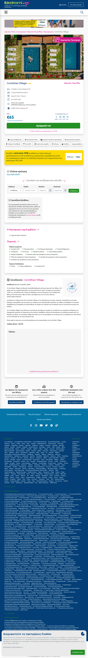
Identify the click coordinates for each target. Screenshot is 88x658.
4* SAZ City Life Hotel (76, 515)
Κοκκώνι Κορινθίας (53, 458)
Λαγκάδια (32, 461)
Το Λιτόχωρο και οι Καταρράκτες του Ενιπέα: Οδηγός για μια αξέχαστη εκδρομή (24, 626)
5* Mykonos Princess (35, 565)
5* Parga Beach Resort (46, 547)
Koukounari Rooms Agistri (50, 542)
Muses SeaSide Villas (38, 517)
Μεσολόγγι (37, 465)
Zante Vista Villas (29, 597)
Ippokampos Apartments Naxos (12, 583)
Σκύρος (50, 477)
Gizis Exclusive (71, 561)
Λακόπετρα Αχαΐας (42, 461)
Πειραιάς (13, 474)
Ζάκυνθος (61, 450)
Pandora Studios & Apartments (52, 601)
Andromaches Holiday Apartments (35, 578)
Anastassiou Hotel (73, 545)
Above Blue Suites (9, 524)
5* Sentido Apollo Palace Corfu (50, 565)
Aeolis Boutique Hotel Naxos (11, 522)
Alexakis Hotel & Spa (49, 556)
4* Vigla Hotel (26, 583)
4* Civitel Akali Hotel (38, 572)
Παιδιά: (26, 186)
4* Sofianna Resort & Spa (45, 595)
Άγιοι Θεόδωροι (8, 441)
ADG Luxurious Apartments (35, 526)
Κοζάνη (45, 458)
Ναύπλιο (24, 468)
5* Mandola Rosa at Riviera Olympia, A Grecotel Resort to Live (20, 494)
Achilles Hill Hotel (48, 526)
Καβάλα (57, 452)
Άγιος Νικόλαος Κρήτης (54, 441)
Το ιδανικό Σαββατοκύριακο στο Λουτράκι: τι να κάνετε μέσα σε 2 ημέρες (23, 620)
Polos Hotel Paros (34, 561)
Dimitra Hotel (56, 597)
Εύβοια (39, 450)
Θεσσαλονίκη (24, 452)
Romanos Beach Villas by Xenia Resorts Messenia (17, 604)
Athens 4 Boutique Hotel (72, 554)
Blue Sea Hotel (8, 520)
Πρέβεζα (6, 475)
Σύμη (23, 479)
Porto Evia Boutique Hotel (11, 517)
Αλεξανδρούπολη (41, 443)
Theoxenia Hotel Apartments (64, 508)
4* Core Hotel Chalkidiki (55, 540)
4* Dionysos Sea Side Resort (55, 586)
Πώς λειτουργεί (34, 414)
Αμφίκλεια (27, 445)
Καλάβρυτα (30, 454)
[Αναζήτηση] (82, 12)
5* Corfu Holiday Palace (39, 506)
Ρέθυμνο (23, 475)
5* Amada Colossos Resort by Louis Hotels (15, 599)
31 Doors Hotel (38, 556)
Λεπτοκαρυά (62, 461)
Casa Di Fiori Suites (72, 581)
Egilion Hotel (7, 526)
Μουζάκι (15, 466)
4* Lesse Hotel (50, 510)
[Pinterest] (51, 425)
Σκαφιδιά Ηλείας (30, 477)
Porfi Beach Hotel (38, 590)
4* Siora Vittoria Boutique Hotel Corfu (44, 529)
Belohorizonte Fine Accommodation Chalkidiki (16, 601)
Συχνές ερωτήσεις (44, 419)
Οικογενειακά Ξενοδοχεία (75, 462)
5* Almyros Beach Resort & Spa (72, 567)
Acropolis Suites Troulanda (38, 558)
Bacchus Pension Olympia (39, 544)
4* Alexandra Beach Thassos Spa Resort (59, 537)
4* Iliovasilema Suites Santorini (12, 529)
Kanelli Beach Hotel (52, 506)
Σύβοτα (19, 479)
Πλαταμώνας (39, 474)
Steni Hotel (73, 547)
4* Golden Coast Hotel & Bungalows (33, 499)
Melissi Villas (7, 581)
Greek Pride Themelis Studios (34, 551)
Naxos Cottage (56, 588)
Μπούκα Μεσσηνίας (39, 466)
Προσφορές (48, 32)
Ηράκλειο (11, 452)
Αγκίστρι (64, 441)
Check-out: (57, 186)
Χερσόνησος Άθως (28, 482)
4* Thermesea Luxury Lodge (48, 563)
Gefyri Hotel (67, 558)
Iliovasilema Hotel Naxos (40, 586)
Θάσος (17, 452)
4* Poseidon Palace (65, 496)
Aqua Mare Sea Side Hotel (26, 542)
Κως (28, 461)
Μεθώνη (30, 465)
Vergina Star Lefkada (72, 549)
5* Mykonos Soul (50, 578)
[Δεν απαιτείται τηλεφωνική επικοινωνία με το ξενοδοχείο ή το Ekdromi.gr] (27, 108)
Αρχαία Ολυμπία (33, 447)
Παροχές (12, 241)
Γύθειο (41, 449)
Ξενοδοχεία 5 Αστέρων (75, 442)
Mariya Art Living (50, 572)
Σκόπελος (44, 477)
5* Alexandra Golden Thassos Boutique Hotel (69, 522)
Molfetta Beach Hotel (68, 576)
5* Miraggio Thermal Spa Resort (24, 524)
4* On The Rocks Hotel (45, 588)
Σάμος (51, 475)
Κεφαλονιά (39, 458)
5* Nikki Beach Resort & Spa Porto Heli (24, 520)
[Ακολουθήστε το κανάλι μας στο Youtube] (41, 425)
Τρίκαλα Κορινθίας (15, 481)
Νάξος (6, 468)
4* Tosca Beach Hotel (62, 499)
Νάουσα (11, 468)
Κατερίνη (13, 458)
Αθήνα (18, 443)
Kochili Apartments (43, 533)
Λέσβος (6, 463)
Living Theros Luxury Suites (74, 570)
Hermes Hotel (44, 561)
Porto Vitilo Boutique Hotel (49, 515)
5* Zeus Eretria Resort (49, 499)
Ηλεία (5, 452)
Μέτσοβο (57, 465)
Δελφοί (46, 449)
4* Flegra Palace (35, 563)
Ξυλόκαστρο (62, 468)
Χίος (36, 482)
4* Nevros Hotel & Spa (61, 553)
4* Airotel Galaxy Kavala (27, 522)
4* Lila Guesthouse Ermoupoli (62, 606)
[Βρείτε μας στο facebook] (31, 425)
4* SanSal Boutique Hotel (57, 560)
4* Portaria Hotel (60, 524)
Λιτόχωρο (34, 463)
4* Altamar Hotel (66, 513)
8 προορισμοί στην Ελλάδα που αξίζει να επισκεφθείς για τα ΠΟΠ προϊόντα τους (24, 624)
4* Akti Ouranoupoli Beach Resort (24, 545)
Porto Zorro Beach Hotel (38, 510)
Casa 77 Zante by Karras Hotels (55, 558)
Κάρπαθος (39, 456)
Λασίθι (56, 461)
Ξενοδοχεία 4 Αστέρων (75, 446)
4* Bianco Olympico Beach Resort (13, 499)
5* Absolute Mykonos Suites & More (67, 533)
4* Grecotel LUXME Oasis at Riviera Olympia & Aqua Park (19, 513)
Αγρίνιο (13, 443)
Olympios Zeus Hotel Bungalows (12, 554)
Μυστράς (54, 466)
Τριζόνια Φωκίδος (59, 479)
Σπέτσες (6, 479)
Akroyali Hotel (39, 520)
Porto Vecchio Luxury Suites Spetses (41, 602)
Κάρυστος (53, 456)
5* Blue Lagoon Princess (66, 503)
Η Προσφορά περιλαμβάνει (22, 229)
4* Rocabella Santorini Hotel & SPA (23, 570)
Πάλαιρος (51, 470)
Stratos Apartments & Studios (41, 560)
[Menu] (6, 12)
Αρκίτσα (18, 447)
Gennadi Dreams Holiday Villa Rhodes (43, 606)
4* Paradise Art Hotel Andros (63, 512)
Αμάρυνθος (14, 445)
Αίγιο (28, 443)
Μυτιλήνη (61, 466)
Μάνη (5, 465)
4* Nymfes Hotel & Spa (10, 515)
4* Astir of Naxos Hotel (19, 581)
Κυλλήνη (62, 459)
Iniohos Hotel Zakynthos (50, 583)
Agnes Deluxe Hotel (28, 554)
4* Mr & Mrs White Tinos (72, 510)
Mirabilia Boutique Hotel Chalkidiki (13, 538)
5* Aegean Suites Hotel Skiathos (38, 592)
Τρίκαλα (6, 481)
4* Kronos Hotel (34, 505)
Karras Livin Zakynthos (69, 592)
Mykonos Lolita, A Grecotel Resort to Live (15, 595)
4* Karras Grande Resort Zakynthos (53, 520)
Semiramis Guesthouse (75, 529)
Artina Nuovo (24, 565)
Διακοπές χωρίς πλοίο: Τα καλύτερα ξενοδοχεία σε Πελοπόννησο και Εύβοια (24, 622)
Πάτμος (57, 472)
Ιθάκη (37, 452)
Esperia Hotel (24, 610)
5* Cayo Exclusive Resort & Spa (12, 560)
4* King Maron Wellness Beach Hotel (67, 542)
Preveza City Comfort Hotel (42, 554)
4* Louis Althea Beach (59, 595)
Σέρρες (6, 477)
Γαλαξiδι (23, 449)
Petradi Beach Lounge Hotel (33, 581)
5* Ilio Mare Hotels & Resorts (11, 501)
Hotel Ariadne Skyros (31, 588)
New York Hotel (69, 560)
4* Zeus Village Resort (67, 601)
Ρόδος (32, 475)
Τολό (52, 479)
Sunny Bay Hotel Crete (10, 544)
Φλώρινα (51, 481)
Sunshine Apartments (67, 531)
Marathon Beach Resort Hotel (41, 538)
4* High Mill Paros (50, 517)
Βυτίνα (17, 449)
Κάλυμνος (57, 454)
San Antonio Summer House (11, 549)
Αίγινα (23, 443)
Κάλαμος (44, 454)
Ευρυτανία (45, 450)
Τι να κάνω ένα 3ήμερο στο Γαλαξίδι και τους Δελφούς (60, 626)
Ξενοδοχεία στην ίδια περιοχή (44, 402)
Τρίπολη (23, 481)
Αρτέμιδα (24, 447)
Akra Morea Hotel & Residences (27, 512)
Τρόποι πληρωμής (51, 414)
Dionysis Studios (56, 531)
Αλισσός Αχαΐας (52, 443)
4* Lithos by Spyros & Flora (37, 579)
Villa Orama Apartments (57, 554)
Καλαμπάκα (51, 454)
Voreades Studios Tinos (25, 606)
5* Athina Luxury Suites (22, 561)
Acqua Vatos (36, 547)
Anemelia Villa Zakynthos (55, 593)
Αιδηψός (33, 443)
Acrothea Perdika (75, 537)
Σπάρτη (61, 477)
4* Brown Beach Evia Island (11, 510)
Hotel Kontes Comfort (44, 574)
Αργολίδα (61, 445)
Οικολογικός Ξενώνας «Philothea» (13, 537)
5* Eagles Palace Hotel (49, 581)
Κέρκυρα (32, 458)
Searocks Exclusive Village (42, 535)
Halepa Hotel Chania (36, 583)
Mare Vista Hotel (59, 510)
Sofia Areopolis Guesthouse (38, 604)
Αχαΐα (53, 447)
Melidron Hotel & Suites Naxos (46, 553)
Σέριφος (63, 475)
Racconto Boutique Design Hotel (28, 540)
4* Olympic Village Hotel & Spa (23, 506)
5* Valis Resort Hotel (53, 496)
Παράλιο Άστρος (32, 472)
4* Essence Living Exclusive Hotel (56, 549)
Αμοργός (21, 445)
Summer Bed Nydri (42, 593)
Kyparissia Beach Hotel (10, 547)
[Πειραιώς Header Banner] (44, 23)
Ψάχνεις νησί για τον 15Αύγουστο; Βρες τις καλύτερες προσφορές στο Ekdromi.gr (58, 627)
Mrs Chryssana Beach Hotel (67, 519)
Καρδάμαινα (17, 456)
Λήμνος (18, 463)
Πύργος (17, 475)
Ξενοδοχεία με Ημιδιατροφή (76, 453)
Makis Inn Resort (43, 567)
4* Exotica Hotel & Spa (75, 499)
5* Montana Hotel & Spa (10, 497)
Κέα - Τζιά (19, 458)
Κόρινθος (12, 459)
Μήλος (63, 465)
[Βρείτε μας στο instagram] (36, 425)
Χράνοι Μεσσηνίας (43, 482)
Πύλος (12, 475)
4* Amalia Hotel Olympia (11, 519)
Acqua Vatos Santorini (10, 533)
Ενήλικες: (12, 186)
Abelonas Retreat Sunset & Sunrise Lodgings (54, 599)
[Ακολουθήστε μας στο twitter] (46, 425)
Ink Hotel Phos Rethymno (34, 599)
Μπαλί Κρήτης (22, 466)
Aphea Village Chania (36, 601)
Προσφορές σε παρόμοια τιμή (71, 402)
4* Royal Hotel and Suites (24, 547)
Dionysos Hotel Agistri (67, 574)
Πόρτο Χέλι (63, 474)
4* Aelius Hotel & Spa (61, 529)
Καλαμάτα (37, 454)
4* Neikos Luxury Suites (33, 528)
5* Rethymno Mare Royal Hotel (12, 590)
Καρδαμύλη (25, 456)
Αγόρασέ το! (43, 125)
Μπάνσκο (30, 466)
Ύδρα (33, 481)
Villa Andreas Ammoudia (27, 549)
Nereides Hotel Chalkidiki (54, 604)
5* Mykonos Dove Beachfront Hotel (65, 578)
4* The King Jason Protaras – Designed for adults (65, 602)
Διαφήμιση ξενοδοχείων (71, 414)
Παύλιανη (7, 474)
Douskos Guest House (32, 576)
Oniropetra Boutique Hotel (71, 520)
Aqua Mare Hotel (55, 574)
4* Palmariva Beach (25, 510)
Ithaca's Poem (28, 538)
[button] (15, 190)
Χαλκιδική (7, 482)
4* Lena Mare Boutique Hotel (24, 572)
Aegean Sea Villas (9, 579)
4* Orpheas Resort (27, 590)
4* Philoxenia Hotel (55, 513)
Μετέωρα (50, 465)
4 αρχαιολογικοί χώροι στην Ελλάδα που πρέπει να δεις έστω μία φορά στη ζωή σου (26, 629)
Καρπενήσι (46, 456)
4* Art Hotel (67, 579)
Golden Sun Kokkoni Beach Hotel (45, 512)
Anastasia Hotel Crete (67, 597)
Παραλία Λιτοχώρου (21, 472)
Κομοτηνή (62, 458)
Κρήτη (42, 459)
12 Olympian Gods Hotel (10, 512)
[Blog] (57, 425)
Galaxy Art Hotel (43, 540)
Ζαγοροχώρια (53, 450)
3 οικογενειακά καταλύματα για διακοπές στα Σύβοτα (62, 629)
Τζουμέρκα (42, 479)
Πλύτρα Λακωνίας (49, 474)
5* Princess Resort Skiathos (11, 540)
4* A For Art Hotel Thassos (27, 535)
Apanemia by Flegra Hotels (51, 519)
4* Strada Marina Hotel (19, 576)
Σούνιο (56, 477)
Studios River (51, 544)
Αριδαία (6, 447)
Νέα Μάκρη (31, 468)
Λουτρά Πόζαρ (42, 463)
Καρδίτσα (32, 456)
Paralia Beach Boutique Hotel (42, 531)
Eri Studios (59, 567)
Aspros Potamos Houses (29, 593)
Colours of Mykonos (19, 578)
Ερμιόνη (34, 450)
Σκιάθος (38, 477)
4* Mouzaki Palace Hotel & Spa (66, 506)
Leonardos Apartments (10, 528)
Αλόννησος (60, 443)
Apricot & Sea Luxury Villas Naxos (13, 593)
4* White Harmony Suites (22, 579)
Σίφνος (23, 477)
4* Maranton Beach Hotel (11, 503)
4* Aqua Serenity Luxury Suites (43, 597)
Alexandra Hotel (51, 545)
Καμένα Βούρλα (8, 456)
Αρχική (7, 32)
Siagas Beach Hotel (23, 508)
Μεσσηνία (44, 465)
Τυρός (28, 481)
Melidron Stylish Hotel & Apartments (45, 608)
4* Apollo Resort (66, 585)
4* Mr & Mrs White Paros (10, 553)
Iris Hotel (68, 528)
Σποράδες (12, 479)
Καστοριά (6, 458)
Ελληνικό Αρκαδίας (9, 450)
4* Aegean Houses (61, 581)
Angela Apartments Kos (10, 586)
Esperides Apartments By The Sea (27, 553)
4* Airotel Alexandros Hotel (63, 544)
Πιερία (33, 474)
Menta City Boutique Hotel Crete (13, 592)
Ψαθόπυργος (53, 482)
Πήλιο (28, 474)
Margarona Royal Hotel (35, 515)
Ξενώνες (74, 459)
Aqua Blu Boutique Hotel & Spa (64, 572)
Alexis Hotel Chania (9, 572)
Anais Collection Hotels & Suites (12, 556)
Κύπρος (23, 461)
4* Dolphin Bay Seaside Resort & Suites (68, 505)
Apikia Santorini (57, 576)
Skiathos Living (76, 538)
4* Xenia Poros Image (22, 505)
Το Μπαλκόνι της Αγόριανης (11, 535)
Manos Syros (27, 537)
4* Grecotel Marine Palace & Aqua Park (14, 496)
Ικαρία (42, 452)
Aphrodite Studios (9, 545)
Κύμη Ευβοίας (8, 461)
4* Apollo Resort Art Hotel (58, 535)
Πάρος (52, 472)
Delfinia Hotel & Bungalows (38, 585)
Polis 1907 (26, 592)
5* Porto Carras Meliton (10, 508)
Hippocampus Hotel (21, 569)
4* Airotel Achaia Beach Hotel (29, 501)
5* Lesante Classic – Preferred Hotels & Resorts (56, 590)
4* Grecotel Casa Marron (60, 494)
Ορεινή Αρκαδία (8, 470)
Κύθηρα (56, 459)
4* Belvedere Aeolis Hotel (11, 542)
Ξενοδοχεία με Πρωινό (76, 449)
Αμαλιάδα (7, 445)
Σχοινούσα (34, 479)
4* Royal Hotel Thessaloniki (11, 610)
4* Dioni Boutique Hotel (50, 522)
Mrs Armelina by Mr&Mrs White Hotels (14, 588)
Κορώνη (19, 459)
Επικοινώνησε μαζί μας (16, 414)
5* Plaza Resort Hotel (10, 563)
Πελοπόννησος (21, 474)
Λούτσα (66, 463)
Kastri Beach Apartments (10, 606)
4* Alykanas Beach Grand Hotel (38, 508)
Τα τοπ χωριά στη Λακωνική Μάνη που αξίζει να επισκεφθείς (20, 627)
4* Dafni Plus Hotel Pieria (55, 592)
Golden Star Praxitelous (62, 517)
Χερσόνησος (19, 482)
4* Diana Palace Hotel (72, 524)
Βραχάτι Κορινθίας (35, 32)
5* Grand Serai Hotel (24, 497)
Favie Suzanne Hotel (75, 517)
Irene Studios (51, 508)
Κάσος (58, 456)
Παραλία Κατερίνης (9, 472)
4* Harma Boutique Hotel (30, 567)
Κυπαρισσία (16, 461)
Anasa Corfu (52, 567)
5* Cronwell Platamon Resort (38, 497)
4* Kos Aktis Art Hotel (33, 569)
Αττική (48, 447)
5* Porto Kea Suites (27, 560)
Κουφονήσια (36, 459)
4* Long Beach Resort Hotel (66, 497)
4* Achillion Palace (9, 561)
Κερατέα (26, 458)
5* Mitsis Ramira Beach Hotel (12, 565)
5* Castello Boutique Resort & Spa (13, 567)
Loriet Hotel (38, 542)
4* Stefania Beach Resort (42, 513)
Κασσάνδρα (65, 456)
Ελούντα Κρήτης (20, 450)
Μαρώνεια (24, 465)
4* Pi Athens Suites (49, 551)
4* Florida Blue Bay (53, 503)
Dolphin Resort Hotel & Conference (13, 597)
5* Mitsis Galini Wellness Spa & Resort (36, 496)
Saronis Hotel (21, 533)
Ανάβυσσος (35, 445)
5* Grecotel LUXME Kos (75, 494)
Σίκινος (17, 477)
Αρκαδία (12, 447)
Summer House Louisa (61, 556)
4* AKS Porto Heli (55, 501)
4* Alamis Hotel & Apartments (63, 551)
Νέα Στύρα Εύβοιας (41, 468)
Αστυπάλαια (42, 447)
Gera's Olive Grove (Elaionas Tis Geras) (60, 538)
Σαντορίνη (57, 475)
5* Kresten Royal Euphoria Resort (68, 569)
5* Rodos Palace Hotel (25, 517)
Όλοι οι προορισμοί (18, 32)
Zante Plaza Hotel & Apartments (48, 505)
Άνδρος (42, 445)
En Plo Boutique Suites (45, 576)
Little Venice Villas (33, 595)
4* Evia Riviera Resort (44, 501)
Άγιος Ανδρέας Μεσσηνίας (40, 441)
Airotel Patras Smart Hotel (11, 531)
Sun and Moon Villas (40, 549)
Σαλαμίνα (37, 475)
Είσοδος (63, 5)
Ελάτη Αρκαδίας (60, 449)
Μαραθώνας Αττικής (14, 465)
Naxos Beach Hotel (9, 569)
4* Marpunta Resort (63, 515)
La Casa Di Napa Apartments (61, 547)
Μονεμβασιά (7, 466)
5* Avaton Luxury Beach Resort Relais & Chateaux (17, 602)
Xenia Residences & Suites (54, 585)
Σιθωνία (12, 477)
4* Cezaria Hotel (38, 524)
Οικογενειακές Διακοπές (76, 465)
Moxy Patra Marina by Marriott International (30, 519)
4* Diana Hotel (22, 528)
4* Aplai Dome (8, 570)
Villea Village (8, 576)
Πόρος (57, 474)
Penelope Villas (8, 578)
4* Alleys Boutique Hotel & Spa (65, 608)
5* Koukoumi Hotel (70, 563)
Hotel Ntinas (53, 533)
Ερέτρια (28, 450)
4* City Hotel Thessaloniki (26, 531)
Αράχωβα (54, 445)
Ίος (46, 452)
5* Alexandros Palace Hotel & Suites (56, 570)
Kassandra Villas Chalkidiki (27, 608)
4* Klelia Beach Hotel (10, 505)
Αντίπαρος (48, 445)
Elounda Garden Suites (39, 570)
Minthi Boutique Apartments (39, 537)
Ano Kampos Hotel (28, 556)
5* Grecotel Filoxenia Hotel (45, 494)
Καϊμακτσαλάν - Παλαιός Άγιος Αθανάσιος (15, 454)
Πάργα (40, 472)
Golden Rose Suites (31, 533)
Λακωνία (50, 461)
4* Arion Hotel (43, 503)
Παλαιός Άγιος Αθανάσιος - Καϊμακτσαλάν (36, 470)
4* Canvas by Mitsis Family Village (49, 569)
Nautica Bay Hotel (52, 497)
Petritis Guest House (9, 551)
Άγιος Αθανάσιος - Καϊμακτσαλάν (23, 441)
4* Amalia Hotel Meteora (19, 526)
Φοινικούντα (58, 481)
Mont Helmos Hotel (46, 528)
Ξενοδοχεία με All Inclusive (77, 457)
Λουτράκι (59, 463)
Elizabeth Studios (22, 515)
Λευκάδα (12, 463)
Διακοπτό (52, 449)
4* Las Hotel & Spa (62, 545)
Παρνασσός (46, 472)
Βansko (58, 447)
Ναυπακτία (18, 468)
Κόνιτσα (6, 459)
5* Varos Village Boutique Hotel (53, 579)
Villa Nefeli (61, 563)
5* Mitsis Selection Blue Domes (58, 561)
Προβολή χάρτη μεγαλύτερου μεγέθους (43, 371)
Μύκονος (48, 466)
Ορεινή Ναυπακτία (19, 470)
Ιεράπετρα (32, 452)
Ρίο (28, 475)
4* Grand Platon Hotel (68, 501)
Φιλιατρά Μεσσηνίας (41, 481)
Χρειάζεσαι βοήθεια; (16, 402)
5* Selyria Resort (8, 506)
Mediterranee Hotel (40, 545)
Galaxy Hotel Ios (21, 551)
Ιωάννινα (51, 452)
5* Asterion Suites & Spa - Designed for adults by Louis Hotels (20, 574)
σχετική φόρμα (31, 215)
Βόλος (63, 447)
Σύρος (28, 479)
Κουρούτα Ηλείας (26, 459)
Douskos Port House (49, 524)
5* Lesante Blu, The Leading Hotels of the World (17, 585)
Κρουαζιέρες (49, 459)
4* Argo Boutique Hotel (23, 563)
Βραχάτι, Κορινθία (72, 83)
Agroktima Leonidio (27, 529)
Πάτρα (62, 472)
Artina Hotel (66, 540)
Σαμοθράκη (45, 475)
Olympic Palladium (77, 579)
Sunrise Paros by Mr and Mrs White (70, 588)
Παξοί (56, 470)
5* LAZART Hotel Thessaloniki (12, 558)
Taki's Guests (65, 604)
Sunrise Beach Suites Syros (25, 586)
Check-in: (41, 186)
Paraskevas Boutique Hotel (67, 565)
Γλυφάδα (29, 449)
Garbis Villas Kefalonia (59, 528)
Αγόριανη (7, 443)
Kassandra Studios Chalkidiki (11, 608)
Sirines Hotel (38, 522)
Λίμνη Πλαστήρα (26, 463)
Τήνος (47, 479)
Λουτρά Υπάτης (52, 463)
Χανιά (12, 482)
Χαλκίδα (65, 481)
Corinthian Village (34, 279)
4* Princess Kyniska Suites (24, 544)
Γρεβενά (35, 449)
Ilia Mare (71, 553)
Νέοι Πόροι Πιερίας (53, 468)
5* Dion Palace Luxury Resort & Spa (28, 503)
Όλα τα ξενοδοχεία (9, 613)
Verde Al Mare (25, 558)
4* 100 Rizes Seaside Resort (62, 526)
